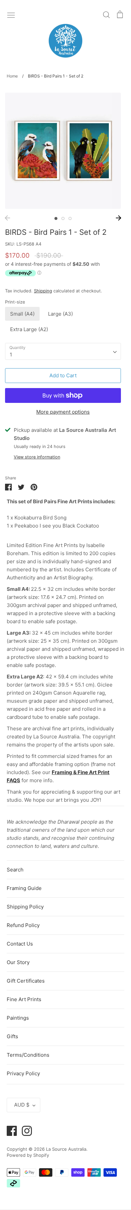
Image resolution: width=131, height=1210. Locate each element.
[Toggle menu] (11, 14)
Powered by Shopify (28, 1155)
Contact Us (20, 944)
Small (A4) (22, 314)
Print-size (15, 302)
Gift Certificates (26, 981)
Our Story (18, 962)
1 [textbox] (11, 354)
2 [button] (62, 218)
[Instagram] (24, 1130)
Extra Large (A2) (29, 329)
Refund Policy (23, 925)
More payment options (63, 412)
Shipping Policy (25, 906)
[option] (63, 151)
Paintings (18, 1018)
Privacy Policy (23, 1073)
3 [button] (70, 218)
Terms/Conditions (28, 1055)
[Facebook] (9, 1130)
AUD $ (22, 1105)
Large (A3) (60, 314)
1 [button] (55, 218)
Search (15, 869)
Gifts (12, 1036)
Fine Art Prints (24, 999)
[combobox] (63, 351)
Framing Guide (24, 888)
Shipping (43, 290)
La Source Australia (66, 1149)
